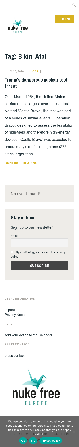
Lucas (33, 71)
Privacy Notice (15, 314)
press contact (14, 355)
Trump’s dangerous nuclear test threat (36, 82)
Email (14, 236)
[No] (74, 431)
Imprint (10, 309)
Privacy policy (51, 440)
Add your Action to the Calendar (28, 334)
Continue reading (31, 163)
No (33, 440)
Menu (66, 19)
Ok (23, 440)
